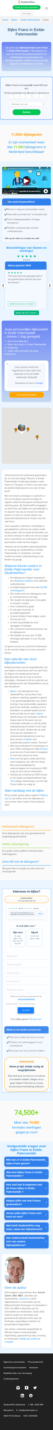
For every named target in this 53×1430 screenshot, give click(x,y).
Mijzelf (34, 935)
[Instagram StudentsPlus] (18, 1387)
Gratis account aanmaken (26, 7)
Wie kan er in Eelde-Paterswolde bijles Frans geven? (25, 1161)
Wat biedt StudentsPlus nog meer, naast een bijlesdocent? (24, 1227)
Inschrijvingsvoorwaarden (15, 1367)
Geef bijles (26, 13)
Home (5, 20)
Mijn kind (18, 937)
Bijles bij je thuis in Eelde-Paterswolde (26, 344)
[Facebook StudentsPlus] (26, 1387)
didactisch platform (24, 581)
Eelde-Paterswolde (30, 20)
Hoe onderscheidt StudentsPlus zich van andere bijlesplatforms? (25, 1241)
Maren (13, 691)
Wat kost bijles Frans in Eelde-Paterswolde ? (24, 1174)
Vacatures (33, 1367)
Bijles (14, 20)
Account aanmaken (26, 395)
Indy (12, 758)
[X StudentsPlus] (35, 1387)
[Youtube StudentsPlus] (30, 1395)
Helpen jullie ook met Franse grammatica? (23, 1202)
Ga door (26, 1010)
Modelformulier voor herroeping (18, 1373)
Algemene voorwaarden (14, 1362)
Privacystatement (35, 1362)
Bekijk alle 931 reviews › (26, 313)
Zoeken (26, 112)
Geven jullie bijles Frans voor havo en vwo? (24, 1215)
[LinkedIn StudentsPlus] (22, 1395)
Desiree (44, 749)
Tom (12, 781)
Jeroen (22, 1299)
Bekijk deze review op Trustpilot (22, 304)
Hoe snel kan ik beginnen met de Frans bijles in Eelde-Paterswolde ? (24, 1188)
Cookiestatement (11, 1379)
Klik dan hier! (36, 1019)
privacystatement (26, 999)
